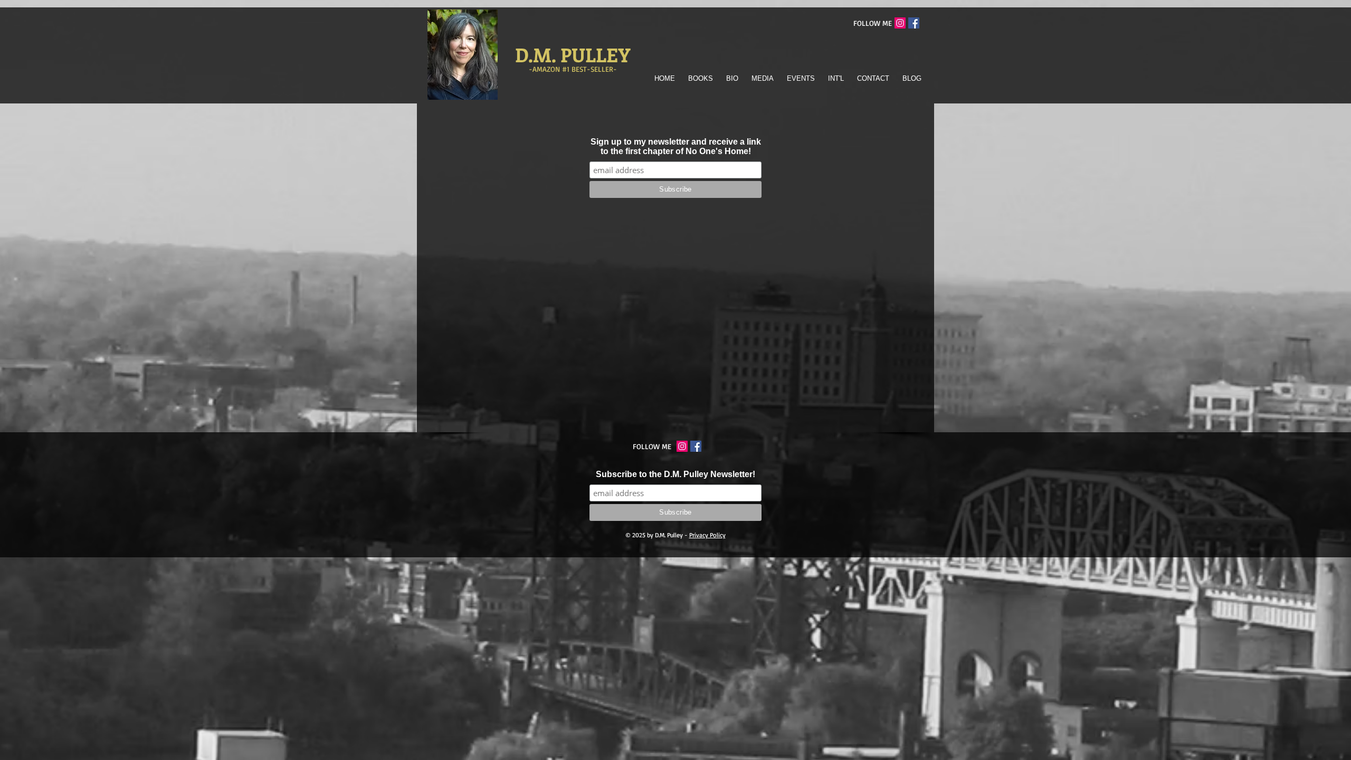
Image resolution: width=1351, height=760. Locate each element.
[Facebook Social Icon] (913, 22)
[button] (700, 78)
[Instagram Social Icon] (900, 22)
